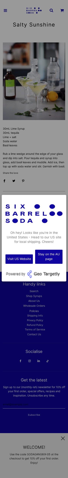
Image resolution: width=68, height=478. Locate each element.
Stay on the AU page (49, 256)
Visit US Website (19, 259)
